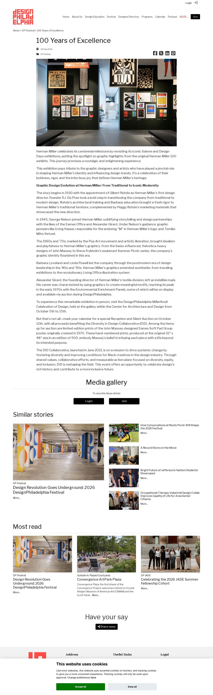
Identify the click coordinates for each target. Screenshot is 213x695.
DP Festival (28, 30)
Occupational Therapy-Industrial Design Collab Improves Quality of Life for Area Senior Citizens (170, 496)
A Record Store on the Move (158, 447)
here (93, 677)
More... (16, 497)
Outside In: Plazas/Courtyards (93, 575)
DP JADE (146, 575)
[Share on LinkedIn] (167, 54)
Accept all (80, 686)
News (16, 30)
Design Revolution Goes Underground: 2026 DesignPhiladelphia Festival (54, 490)
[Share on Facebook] (155, 54)
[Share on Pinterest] (173, 54)
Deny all (132, 686)
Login (188, 2)
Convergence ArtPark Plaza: (99, 579)
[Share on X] (161, 54)
